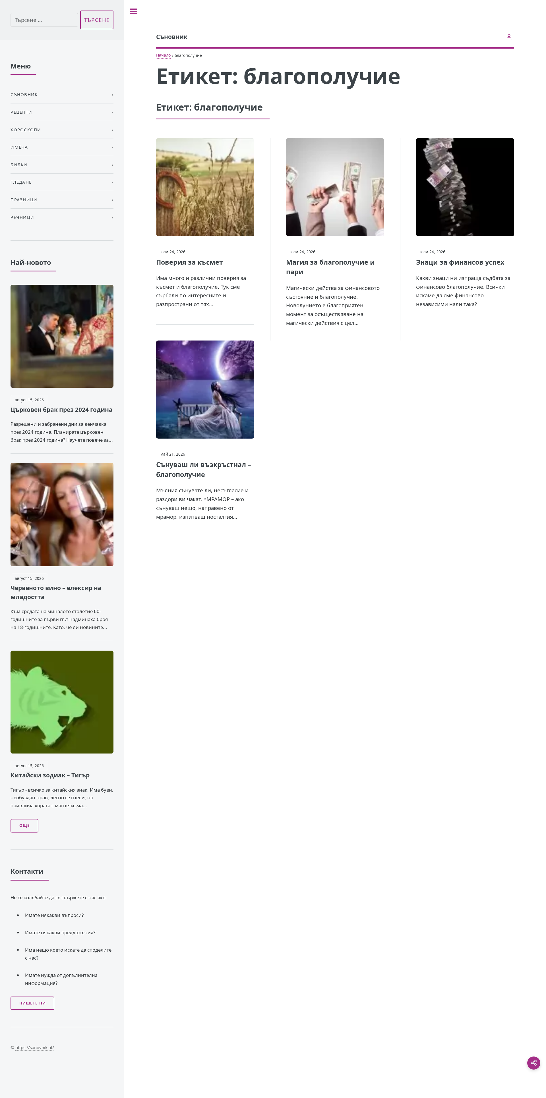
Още (24, 825)
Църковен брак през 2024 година (62, 410)
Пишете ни (32, 1003)
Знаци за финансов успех (460, 262)
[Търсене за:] (44, 20)
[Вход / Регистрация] (509, 37)
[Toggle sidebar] (133, 11)
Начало (163, 55)
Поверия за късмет (189, 262)
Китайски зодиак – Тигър (50, 775)
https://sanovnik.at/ (34, 1047)
